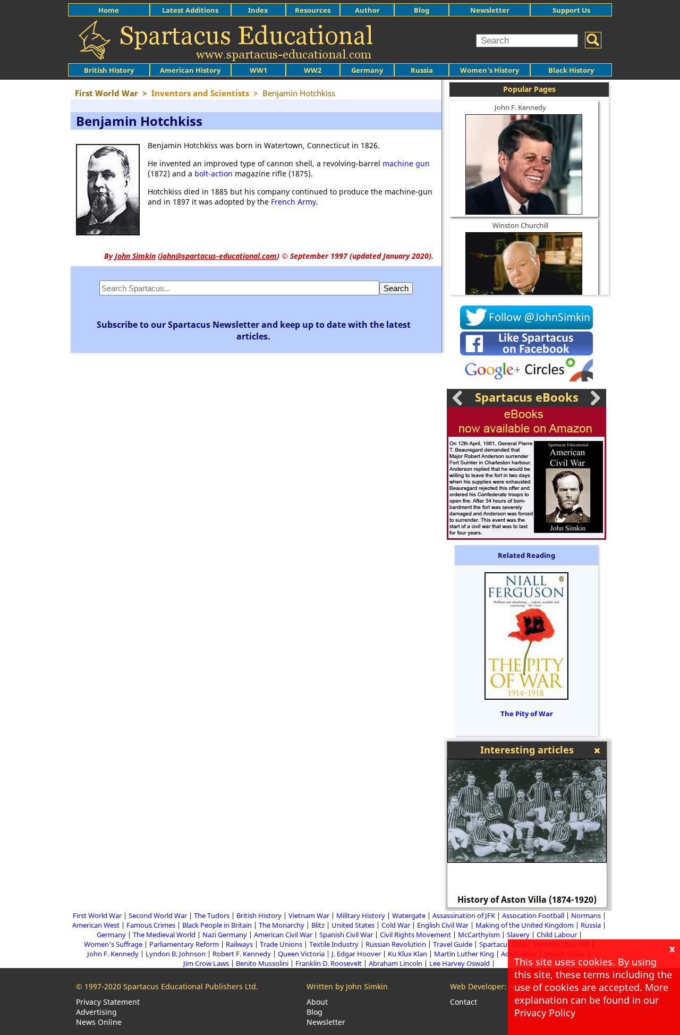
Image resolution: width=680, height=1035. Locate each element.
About (317, 1002)
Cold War (395, 925)
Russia (422, 70)
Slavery (518, 934)
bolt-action (213, 173)
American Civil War (283, 934)
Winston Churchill (520, 225)
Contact (463, 1002)
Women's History (489, 70)
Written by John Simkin (347, 986)
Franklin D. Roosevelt (328, 963)
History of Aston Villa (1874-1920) (527, 899)
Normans (586, 915)
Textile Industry (334, 944)
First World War (97, 915)
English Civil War (443, 925)
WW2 (312, 70)
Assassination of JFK (463, 915)
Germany (367, 70)
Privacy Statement (108, 1002)
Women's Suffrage (113, 944)
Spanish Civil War (346, 934)
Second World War (158, 915)
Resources (312, 10)
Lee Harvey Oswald (459, 963)
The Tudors (212, 915)
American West (96, 925)
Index (258, 10)
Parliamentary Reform (184, 944)
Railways (239, 944)
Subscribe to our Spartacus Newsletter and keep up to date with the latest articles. (254, 330)
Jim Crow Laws (206, 963)
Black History (571, 70)
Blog (421, 10)
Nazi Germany (224, 934)
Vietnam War (308, 915)
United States (353, 925)
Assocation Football (533, 915)
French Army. (294, 202)
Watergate (409, 915)
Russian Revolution (396, 944)
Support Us (571, 10)
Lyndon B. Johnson (176, 953)
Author (367, 10)
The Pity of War (526, 713)
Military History (360, 915)
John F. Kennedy (520, 107)
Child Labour (557, 934)
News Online (99, 1022)
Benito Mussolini (262, 963)
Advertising (96, 1012)
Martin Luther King (464, 953)
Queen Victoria (301, 953)
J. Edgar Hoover (356, 953)
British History (259, 915)
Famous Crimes (150, 925)
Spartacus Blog (502, 944)
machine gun (406, 163)
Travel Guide (452, 944)
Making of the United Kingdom (524, 925)
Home (108, 10)
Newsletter (489, 10)
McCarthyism (479, 934)
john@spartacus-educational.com (218, 256)
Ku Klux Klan (407, 953)
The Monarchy (281, 925)
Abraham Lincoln (395, 963)
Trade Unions (281, 944)
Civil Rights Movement (415, 934)
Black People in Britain (217, 925)
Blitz (318, 925)
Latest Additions (190, 10)
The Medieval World (164, 934)
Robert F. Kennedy (241, 953)
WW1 (258, 70)
